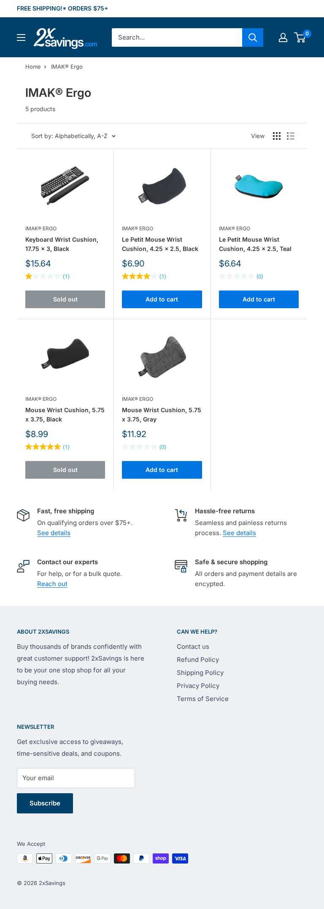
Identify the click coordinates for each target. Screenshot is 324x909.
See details (53, 533)
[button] (299, 37)
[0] (300, 37)
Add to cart (162, 299)
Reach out (52, 584)
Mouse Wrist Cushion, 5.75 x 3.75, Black (65, 414)
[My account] (283, 37)
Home (33, 66)
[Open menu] (21, 37)
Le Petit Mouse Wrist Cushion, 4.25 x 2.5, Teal (255, 244)
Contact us (193, 646)
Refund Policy (198, 660)
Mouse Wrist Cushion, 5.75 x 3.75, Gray (161, 414)
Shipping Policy (200, 673)
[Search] (252, 37)
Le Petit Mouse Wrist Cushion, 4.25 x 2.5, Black (160, 244)
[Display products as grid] (277, 136)
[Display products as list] (290, 136)
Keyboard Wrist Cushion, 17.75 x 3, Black (61, 244)
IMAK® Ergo (67, 66)
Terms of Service (203, 699)
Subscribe (45, 803)
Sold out (65, 299)
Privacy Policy (198, 686)
